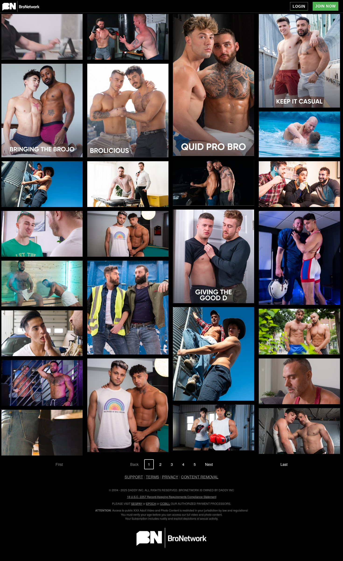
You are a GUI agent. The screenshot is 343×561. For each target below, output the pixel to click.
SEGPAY (136, 503)
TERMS (152, 477)
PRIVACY (170, 477)
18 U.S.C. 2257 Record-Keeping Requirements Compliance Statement (171, 497)
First (59, 464)
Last (283, 464)
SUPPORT (134, 477)
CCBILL (165, 503)
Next (209, 464)
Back (134, 464)
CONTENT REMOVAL (199, 477)
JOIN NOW (325, 6)
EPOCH (151, 503)
